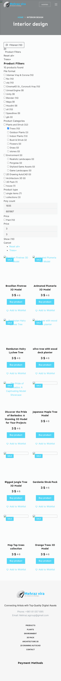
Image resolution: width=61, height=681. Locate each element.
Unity (8, 94)
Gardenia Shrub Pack (45, 482)
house (9, 185)
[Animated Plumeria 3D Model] (45, 268)
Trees (13, 128)
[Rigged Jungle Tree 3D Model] (16, 464)
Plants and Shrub (14, 124)
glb (7, 117)
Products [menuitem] (30, 625)
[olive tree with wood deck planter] (45, 331)
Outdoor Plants (17, 132)
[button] (16, 310)
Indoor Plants (16, 136)
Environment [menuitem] (30, 633)
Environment (12, 155)
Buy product (16, 301)
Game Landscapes (19, 170)
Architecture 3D (14, 178)
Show (9, 239)
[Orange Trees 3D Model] (45, 527)
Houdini (10, 105)
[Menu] (56, 4)
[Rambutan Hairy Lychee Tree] (16, 331)
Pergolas (14, 163)
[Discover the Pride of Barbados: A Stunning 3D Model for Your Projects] (16, 394)
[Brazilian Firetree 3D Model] (16, 268)
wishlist (44, 4)
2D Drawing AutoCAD (17, 174)
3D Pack (10, 182)
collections (11, 197)
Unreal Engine (13, 90)
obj (7, 82)
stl (7, 109)
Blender (10, 98)
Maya (8, 101)
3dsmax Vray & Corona (17, 75)
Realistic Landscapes (20, 159)
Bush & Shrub (17, 140)
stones (13, 151)
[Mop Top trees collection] (16, 527)
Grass (13, 147)
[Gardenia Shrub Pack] (45, 464)
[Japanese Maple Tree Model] (45, 394)
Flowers (14, 143)
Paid (8, 220)
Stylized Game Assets (21, 166)
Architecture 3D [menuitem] (30, 641)
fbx (7, 78)
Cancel (7, 242)
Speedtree (11, 113)
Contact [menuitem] (30, 649)
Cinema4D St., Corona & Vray (21, 86)
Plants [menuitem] (30, 629)
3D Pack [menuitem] (30, 637)
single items (12, 193)
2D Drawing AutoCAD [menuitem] (30, 645)
